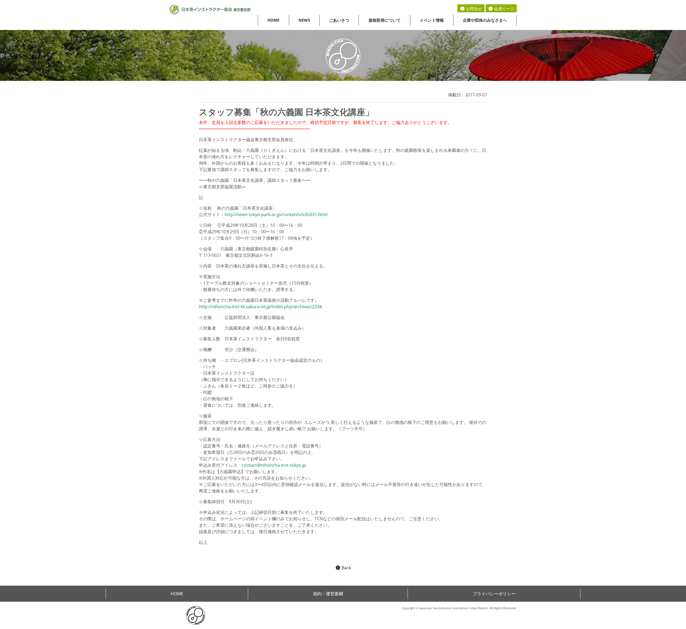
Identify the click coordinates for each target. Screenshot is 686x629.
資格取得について (384, 20)
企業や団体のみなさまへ (485, 20)
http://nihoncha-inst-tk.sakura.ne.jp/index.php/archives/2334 (260, 307)
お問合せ (473, 8)
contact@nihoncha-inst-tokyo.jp (274, 465)
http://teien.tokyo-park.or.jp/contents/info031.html (276, 214)
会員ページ (503, 8)
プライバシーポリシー (494, 594)
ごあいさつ (339, 20)
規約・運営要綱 (328, 594)
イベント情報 (432, 20)
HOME (273, 20)
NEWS (304, 20)
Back (346, 568)
